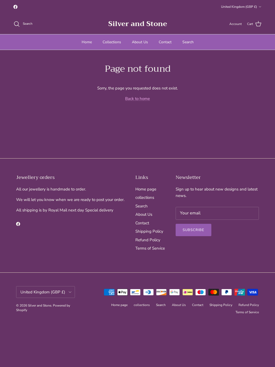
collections (144, 197)
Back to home (137, 98)
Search (188, 42)
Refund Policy (147, 240)
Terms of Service (150, 248)
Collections (112, 42)
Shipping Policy (149, 231)
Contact (165, 42)
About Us (140, 42)
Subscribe (193, 230)
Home (87, 42)
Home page (145, 189)
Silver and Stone (39, 305)
